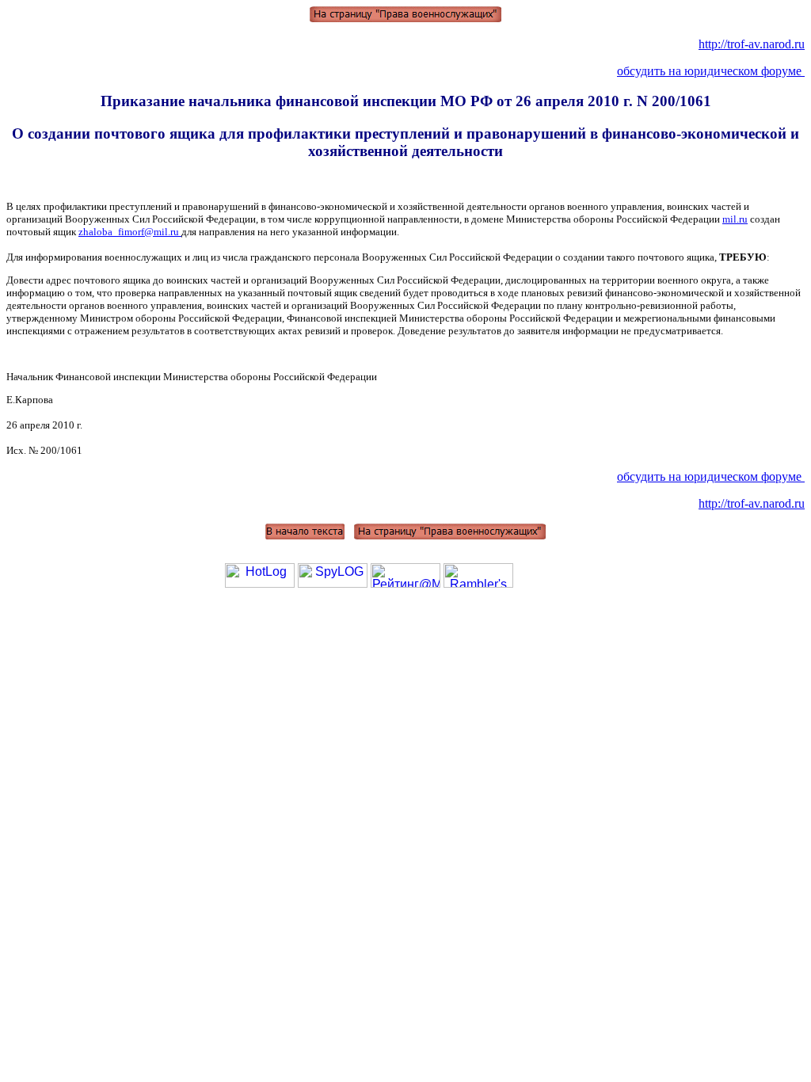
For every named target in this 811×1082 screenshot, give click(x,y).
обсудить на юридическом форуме (711, 71)
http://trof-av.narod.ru (752, 44)
